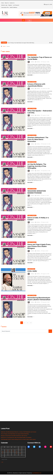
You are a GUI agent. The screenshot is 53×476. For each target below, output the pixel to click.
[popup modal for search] (29, 20)
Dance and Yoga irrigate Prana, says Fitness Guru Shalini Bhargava (39, 246)
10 (2, 451)
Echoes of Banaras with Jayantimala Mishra (36, 85)
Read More (30, 75)
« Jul (2, 462)
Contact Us (12, 2)
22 (20, 453)
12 (9, 451)
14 (16, 451)
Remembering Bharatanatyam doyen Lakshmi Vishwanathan (38, 299)
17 (2, 453)
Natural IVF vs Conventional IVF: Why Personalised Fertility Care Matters (16, 437)
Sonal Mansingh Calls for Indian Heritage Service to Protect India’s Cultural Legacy (18, 439)
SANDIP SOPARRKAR (32, 55)
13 (13, 451)
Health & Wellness (13, 7)
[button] (49, 42)
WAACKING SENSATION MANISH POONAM (36, 192)
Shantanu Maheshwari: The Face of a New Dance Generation (37, 139)
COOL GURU (32, 271)
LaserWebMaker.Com (36, 472)
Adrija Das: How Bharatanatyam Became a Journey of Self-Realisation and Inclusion (18, 431)
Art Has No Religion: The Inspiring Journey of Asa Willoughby (36, 166)
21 (16, 453)
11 (6, 451)
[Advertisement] (26, 33)
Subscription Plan (5, 7)
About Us (7, 2)
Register (10, 5)
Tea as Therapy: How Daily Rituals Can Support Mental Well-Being (15, 433)
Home (2, 2)
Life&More (32, 61)
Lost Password (16, 5)
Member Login (4, 5)
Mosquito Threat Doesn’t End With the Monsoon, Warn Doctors (20, 42)
